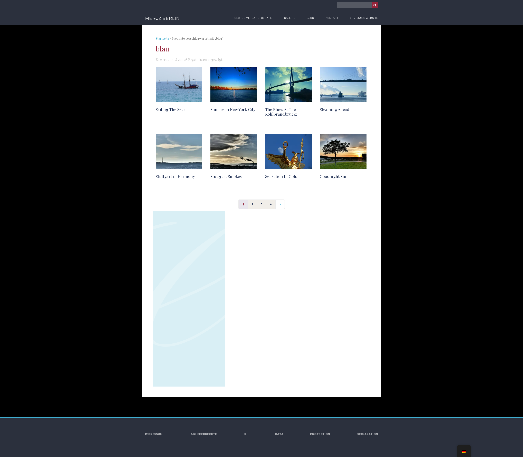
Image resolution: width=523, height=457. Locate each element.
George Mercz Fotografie (254, 18)
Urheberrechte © (218, 434)
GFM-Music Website (364, 18)
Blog (310, 18)
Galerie (289, 18)
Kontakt (332, 18)
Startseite (162, 38)
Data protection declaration (326, 434)
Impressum (153, 434)
